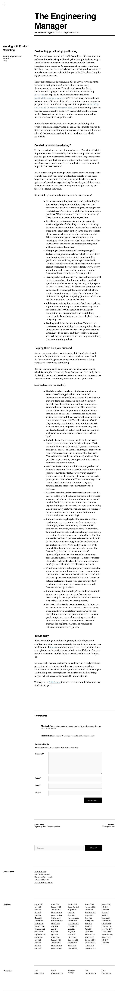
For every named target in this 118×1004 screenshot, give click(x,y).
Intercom (39, 95)
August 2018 (106, 904)
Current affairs (39, 973)
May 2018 (105, 912)
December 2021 (73, 940)
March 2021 (72, 945)
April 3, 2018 (7, 56)
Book (36, 970)
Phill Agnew (55, 682)
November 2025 (39, 929)
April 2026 (37, 915)
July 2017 (105, 940)
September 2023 (73, 907)
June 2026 (37, 910)
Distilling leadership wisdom (43, 882)
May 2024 (54, 932)
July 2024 (54, 926)
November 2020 (90, 907)
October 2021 (72, 943)
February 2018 (106, 921)
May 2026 (37, 912)
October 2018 (89, 945)
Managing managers (71, 971)
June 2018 (105, 910)
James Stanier (17, 56)
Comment (39, 754)
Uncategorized (106, 973)
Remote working (90, 973)
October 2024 (55, 918)
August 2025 (38, 937)
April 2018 (105, 915)
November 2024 (56, 915)
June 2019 (88, 923)
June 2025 (37, 943)
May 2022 (71, 932)
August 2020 (89, 915)
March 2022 (72, 937)
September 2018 (90, 948)
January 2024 (55, 943)
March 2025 (55, 904)
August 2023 (72, 910)
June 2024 (54, 929)
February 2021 (73, 948)
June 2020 (88, 918)
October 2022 (72, 921)
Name (38, 778)
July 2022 (71, 929)
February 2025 (56, 907)
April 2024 (54, 934)
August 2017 (106, 937)
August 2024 (55, 923)
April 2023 (71, 915)
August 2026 (38, 904)
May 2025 (37, 945)
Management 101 (57, 973)
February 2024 (56, 940)
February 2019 (89, 934)
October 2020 (89, 910)
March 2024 (55, 937)
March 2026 (38, 918)
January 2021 (89, 904)
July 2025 (37, 940)
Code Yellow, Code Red (42, 874)
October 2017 (106, 932)
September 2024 (56, 921)
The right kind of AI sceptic (43, 877)
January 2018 (106, 923)
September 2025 (39, 934)
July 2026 (37, 907)
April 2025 (37, 948)
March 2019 (89, 932)
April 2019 (88, 929)
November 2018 (90, 943)
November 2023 (56, 948)
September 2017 (107, 934)
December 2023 (56, 945)
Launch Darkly (53, 548)
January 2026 (38, 923)
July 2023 (71, 912)
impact (53, 647)
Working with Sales (109, 825)
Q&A (86, 970)
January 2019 (89, 937)
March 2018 (106, 918)
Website (38, 792)
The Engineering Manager (65, 20)
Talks (103, 970)
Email (38, 785)
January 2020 (89, 921)
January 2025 (55, 910)
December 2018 (90, 940)
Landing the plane (40, 871)
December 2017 (107, 926)
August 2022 (72, 926)
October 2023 (72, 904)
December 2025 (39, 926)
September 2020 (90, 912)
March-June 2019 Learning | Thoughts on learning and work (72, 736)
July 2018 (105, 907)
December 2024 (56, 912)
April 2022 (71, 934)
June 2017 (105, 943)
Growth (5, 61)
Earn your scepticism (41, 880)
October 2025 (38, 932)
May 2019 (88, 926)
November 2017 (107, 929)
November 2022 (73, 918)
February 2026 (39, 921)
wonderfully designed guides (48, 98)
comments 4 (6, 58)
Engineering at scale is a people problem (47, 825)
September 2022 (73, 923)
